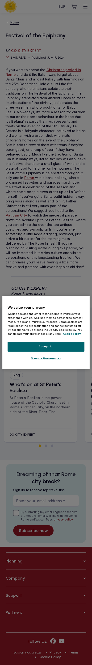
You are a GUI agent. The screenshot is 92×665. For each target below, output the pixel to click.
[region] (46, 332)
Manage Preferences (46, 358)
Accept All (46, 346)
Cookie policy (72, 334)
